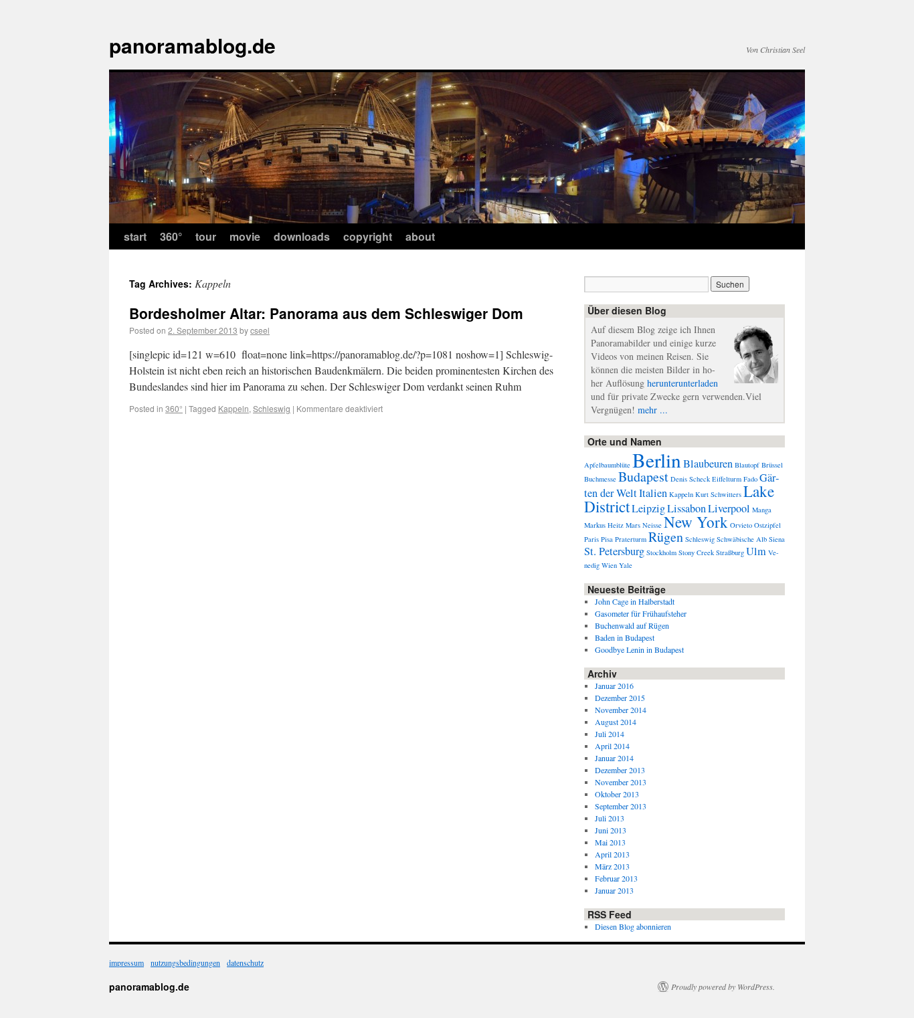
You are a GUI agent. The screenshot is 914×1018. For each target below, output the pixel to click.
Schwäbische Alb (742, 539)
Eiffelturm (726, 479)
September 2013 (620, 806)
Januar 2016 (614, 685)
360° (171, 236)
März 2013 (612, 866)
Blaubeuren (708, 463)
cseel (260, 330)
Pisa (607, 539)
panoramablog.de (192, 45)
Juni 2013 (610, 830)
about (420, 236)
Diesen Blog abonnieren (633, 926)
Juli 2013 (609, 818)
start (135, 236)
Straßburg (730, 552)
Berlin (656, 460)
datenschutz (245, 962)
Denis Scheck (690, 479)
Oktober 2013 (617, 794)
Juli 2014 (609, 733)
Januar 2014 (614, 757)
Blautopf (747, 465)
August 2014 (615, 721)
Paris (591, 539)
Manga (761, 509)
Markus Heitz (604, 525)
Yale (625, 565)
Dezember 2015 (620, 697)
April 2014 (612, 745)
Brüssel (772, 465)
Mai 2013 (610, 842)
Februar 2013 (616, 878)
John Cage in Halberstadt (634, 601)
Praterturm (630, 539)
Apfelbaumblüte (607, 465)
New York (696, 522)
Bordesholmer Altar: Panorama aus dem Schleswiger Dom (326, 313)
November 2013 (620, 782)
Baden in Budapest (624, 637)
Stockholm (661, 552)
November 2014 (620, 709)
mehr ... (653, 409)
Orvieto (741, 525)
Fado (750, 479)
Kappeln (233, 408)
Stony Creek (696, 552)
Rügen (665, 537)
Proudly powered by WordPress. (723, 986)
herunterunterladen (682, 383)
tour (205, 236)
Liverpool (729, 508)
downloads (302, 236)
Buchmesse (600, 479)
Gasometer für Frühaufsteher (641, 613)
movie (245, 236)
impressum (126, 962)
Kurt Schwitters (718, 494)
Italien (653, 493)
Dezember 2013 (620, 770)
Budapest (643, 477)
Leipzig (648, 508)
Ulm (756, 551)
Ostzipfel (767, 525)
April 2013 (612, 854)
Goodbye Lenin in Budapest (639, 649)
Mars (633, 525)
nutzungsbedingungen (185, 962)
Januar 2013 (614, 890)
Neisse (652, 525)
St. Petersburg (614, 551)
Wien (609, 565)
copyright (367, 236)
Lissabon (686, 508)
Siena (777, 539)
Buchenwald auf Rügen (632, 625)
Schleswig (271, 408)
